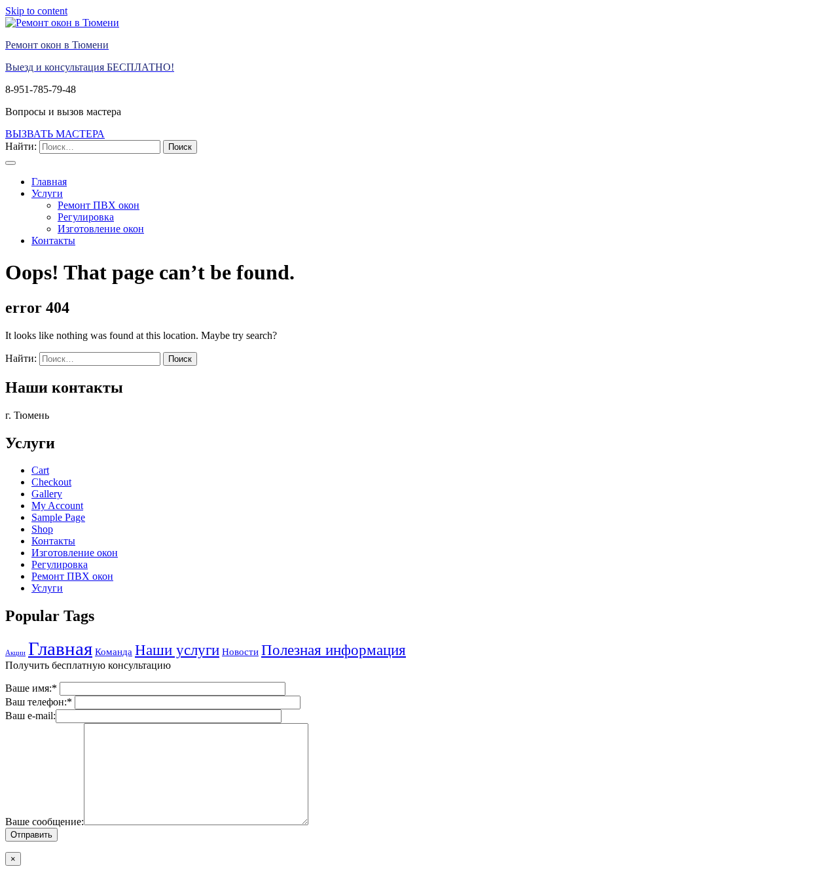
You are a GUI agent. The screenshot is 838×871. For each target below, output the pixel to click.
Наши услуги (177, 650)
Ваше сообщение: (44, 821)
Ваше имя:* (32, 688)
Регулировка (86, 216)
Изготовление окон (101, 228)
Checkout (51, 482)
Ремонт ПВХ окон (98, 205)
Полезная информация (333, 650)
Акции (15, 652)
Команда (113, 651)
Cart (40, 470)
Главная (49, 181)
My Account (57, 505)
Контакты (53, 240)
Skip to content (36, 10)
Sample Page (58, 517)
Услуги (47, 193)
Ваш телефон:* (40, 701)
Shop (42, 529)
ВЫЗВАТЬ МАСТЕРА (55, 133)
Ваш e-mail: (30, 715)
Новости (240, 651)
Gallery (46, 493)
